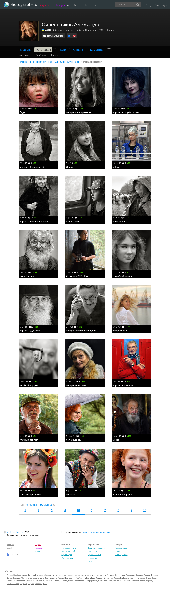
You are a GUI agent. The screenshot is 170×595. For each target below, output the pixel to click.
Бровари (139, 575)
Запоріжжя (34, 578)
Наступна (49, 504)
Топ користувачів (68, 548)
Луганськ (141, 578)
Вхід (148, 5)
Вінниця (147, 575)
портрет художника (30, 330)
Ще (86, 5)
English (9, 548)
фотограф (32, 575)
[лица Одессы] (38, 250)
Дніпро (9, 578)
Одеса (48, 30)
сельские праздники (30, 494)
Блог (63, 49)
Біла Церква (120, 575)
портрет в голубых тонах (126, 112)
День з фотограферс (97, 548)
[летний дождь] (85, 414)
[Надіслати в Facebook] (69, 35)
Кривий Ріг (118, 578)
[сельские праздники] (38, 468)
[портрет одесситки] (85, 359)
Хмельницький (13, 584)
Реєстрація (161, 5)
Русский (10, 545)
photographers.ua (15, 532)
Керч (88, 578)
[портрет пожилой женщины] (38, 196)
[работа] (131, 141)
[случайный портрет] (131, 250)
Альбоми (40, 55)
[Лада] (38, 87)
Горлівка (154, 575)
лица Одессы (27, 276)
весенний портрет (122, 494)
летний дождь (73, 439)
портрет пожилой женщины (34, 221)
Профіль (25, 49)
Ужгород (135, 581)
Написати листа (55, 36)
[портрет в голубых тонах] (131, 87)
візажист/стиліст (51, 575)
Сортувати (24, 55)
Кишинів (99, 578)
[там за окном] (85, 196)
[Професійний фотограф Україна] (43, 30)
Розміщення (120, 551)
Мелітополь (21, 581)
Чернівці (38, 584)
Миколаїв (40, 581)
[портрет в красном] (131, 359)
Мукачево (31, 581)
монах (116, 439)
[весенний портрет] (131, 468)
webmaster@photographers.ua (97, 532)
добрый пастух (121, 221)
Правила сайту (94, 555)
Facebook (13, 555)
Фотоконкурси (67, 558)
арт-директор (83, 575)
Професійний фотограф (17, 575)
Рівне (70, 581)
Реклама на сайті (122, 548)
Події (90, 561)
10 (144, 510)
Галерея (62, 5)
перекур (70, 494)
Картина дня (66, 555)
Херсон (149, 581)
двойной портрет (29, 385)
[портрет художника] (38, 305)
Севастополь (79, 581)
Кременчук (108, 578)
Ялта (45, 584)
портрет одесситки (76, 385)
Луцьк (148, 578)
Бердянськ (130, 575)
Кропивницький (129, 578)
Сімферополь (91, 581)
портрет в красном (123, 385)
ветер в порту (120, 330)
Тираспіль (126, 581)
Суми (100, 581)
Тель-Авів (108, 581)
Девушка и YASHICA (77, 276)
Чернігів (31, 584)
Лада (22, 112)
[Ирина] (85, 141)
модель (40, 575)
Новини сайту (94, 558)
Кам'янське (80, 578)
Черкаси (23, 584)
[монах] (131, 414)
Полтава (63, 581)
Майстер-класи (121, 555)
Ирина (69, 167)
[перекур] (85, 468)
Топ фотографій (68, 551)
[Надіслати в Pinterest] (74, 35)
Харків (142, 581)
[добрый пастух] (131, 196)
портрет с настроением (79, 112)
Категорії (55, 55)
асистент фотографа (68, 575)
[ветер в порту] (131, 305)
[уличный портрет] (38, 414)
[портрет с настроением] (85, 87)
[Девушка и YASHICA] (85, 250)
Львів (154, 578)
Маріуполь (11, 581)
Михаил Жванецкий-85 (32, 167)
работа (116, 167)
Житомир (25, 578)
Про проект (93, 551)
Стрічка (46, 5)
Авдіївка (110, 575)
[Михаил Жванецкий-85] (38, 141)
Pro (95, 5)
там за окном (73, 221)
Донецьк (16, 578)
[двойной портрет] (38, 359)
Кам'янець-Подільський (65, 578)
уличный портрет (29, 439)
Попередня (28, 504)
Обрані (78, 49)
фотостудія (94, 575)
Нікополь (49, 581)
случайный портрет (123, 276)
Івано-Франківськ (47, 578)
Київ (93, 578)
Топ (75, 5)
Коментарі (97, 49)
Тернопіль (117, 581)
